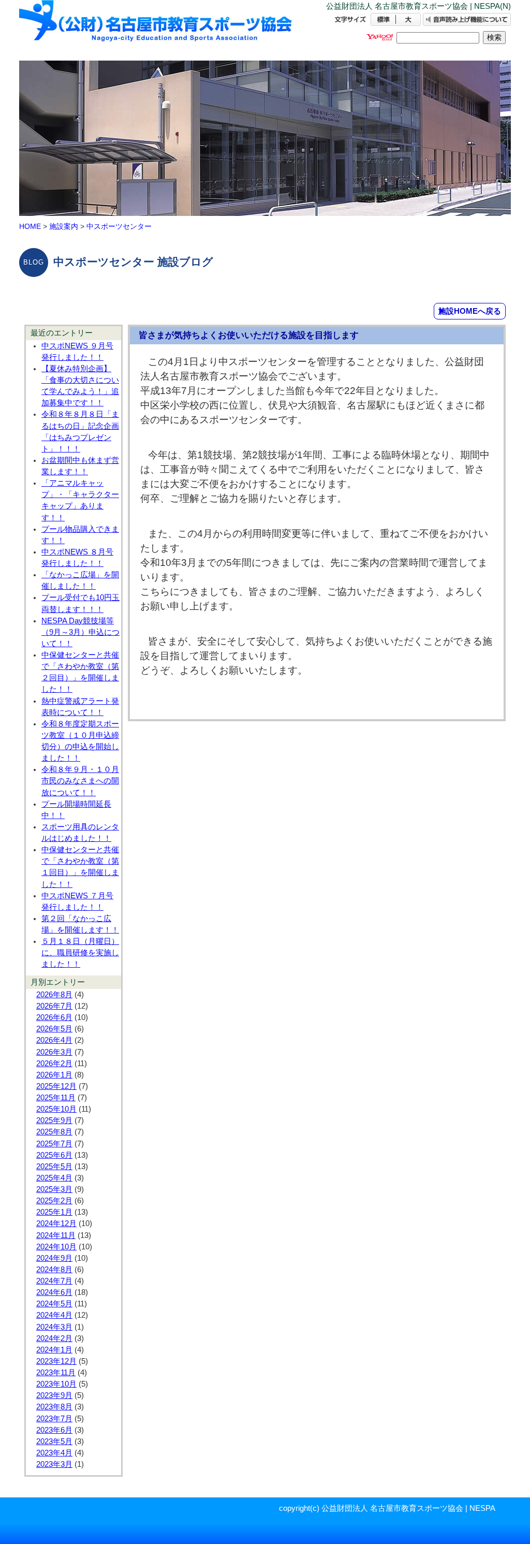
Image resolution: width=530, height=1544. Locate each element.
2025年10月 (56, 1109)
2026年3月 (54, 1052)
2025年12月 (56, 1086)
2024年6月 (54, 1292)
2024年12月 (56, 1223)
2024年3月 (54, 1327)
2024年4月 (54, 1315)
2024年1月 (54, 1350)
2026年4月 (54, 1040)
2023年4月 (54, 1453)
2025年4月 (54, 1178)
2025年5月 (54, 1166)
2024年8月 (54, 1269)
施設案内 (63, 226)
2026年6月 (54, 1017)
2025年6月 (54, 1155)
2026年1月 (54, 1075)
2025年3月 (54, 1189)
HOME (30, 226)
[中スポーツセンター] (156, 29)
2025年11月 (56, 1098)
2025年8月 (54, 1132)
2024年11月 (56, 1235)
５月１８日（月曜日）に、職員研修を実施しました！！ (80, 952)
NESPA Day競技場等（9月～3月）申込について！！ (80, 632)
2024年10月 (56, 1247)
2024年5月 (54, 1304)
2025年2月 (54, 1201)
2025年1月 (54, 1212)
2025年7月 (54, 1144)
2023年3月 (54, 1464)
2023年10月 (56, 1384)
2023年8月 (54, 1407)
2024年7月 (54, 1281)
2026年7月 (54, 1006)
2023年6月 (54, 1430)
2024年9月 (54, 1258)
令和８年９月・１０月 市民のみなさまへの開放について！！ (80, 780)
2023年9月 (54, 1395)
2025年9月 (54, 1120)
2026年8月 (54, 995)
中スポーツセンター (119, 226)
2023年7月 (54, 1419)
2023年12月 (56, 1361)
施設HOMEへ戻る (469, 311)
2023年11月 (56, 1372)
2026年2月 (54, 1063)
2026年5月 (54, 1029)
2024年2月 (54, 1338)
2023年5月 (54, 1441)
